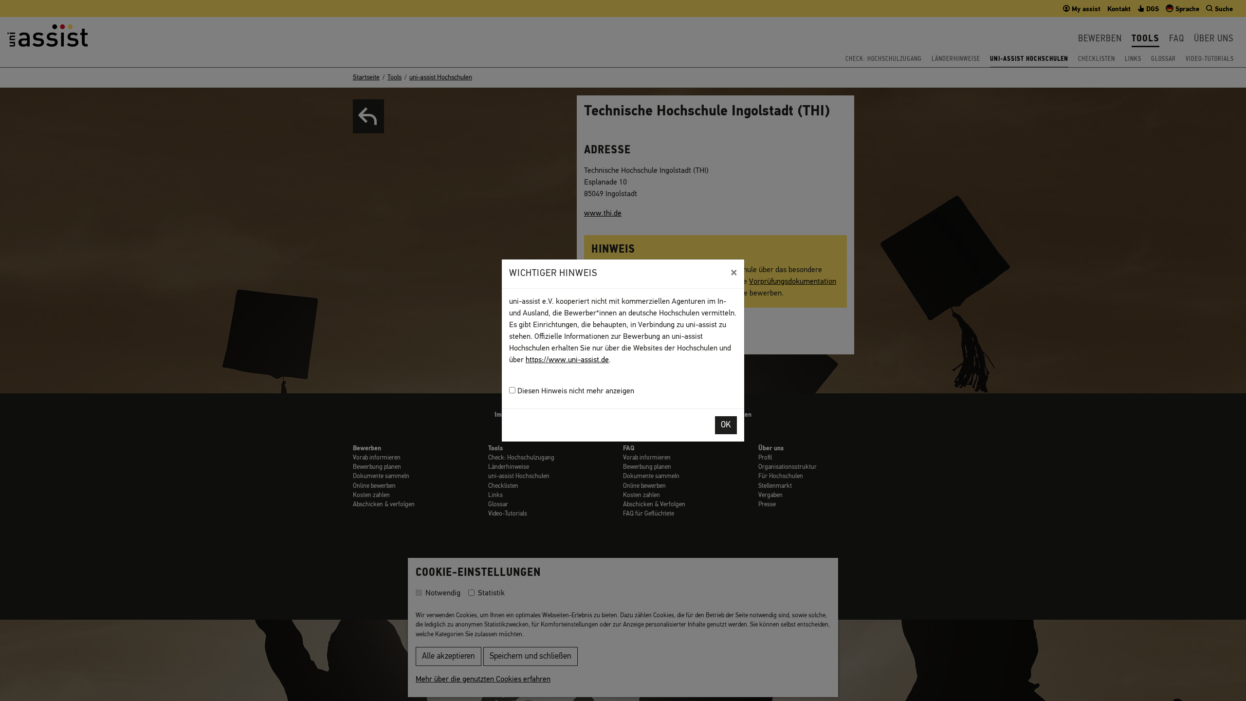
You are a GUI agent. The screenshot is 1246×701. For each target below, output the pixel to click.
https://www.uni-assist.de (567, 360)
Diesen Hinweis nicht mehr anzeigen (574, 391)
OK (726, 425)
